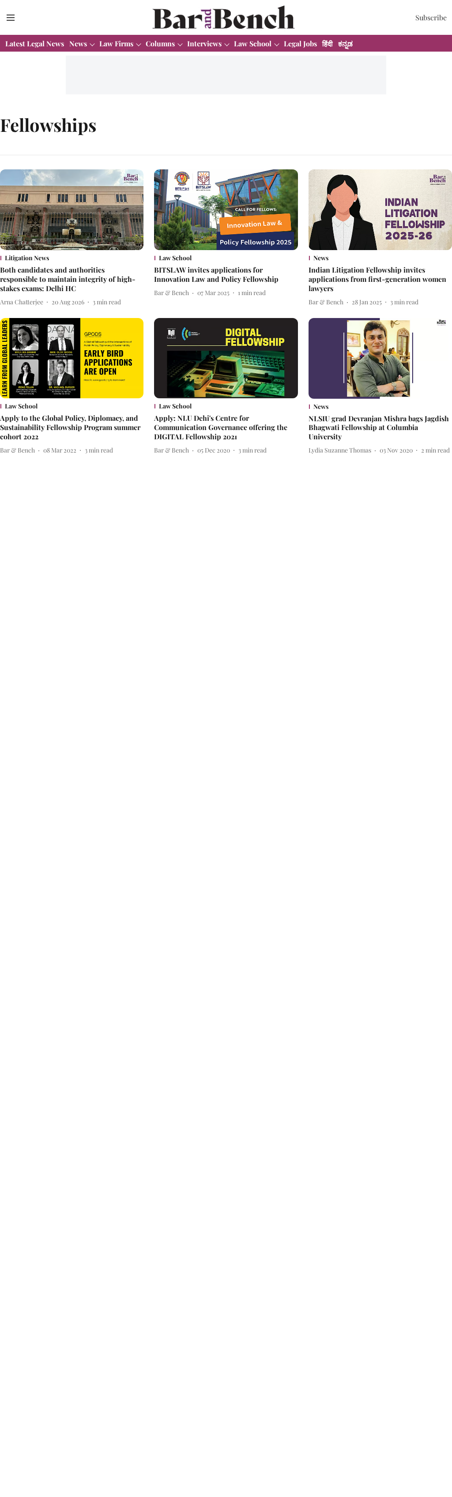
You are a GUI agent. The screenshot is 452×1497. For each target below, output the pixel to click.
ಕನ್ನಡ (345, 43)
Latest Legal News (34, 43)
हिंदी (327, 43)
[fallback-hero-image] (71, 209)
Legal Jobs (300, 43)
